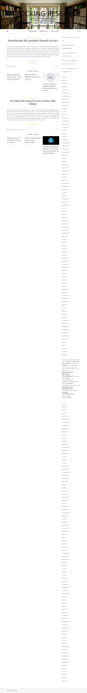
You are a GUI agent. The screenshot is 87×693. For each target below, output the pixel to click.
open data (66, 374)
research (71, 385)
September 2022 (66, 152)
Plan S (63, 378)
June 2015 (64, 345)
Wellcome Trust (67, 397)
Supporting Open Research (33, 38)
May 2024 (64, 111)
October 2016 (65, 298)
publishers (65, 381)
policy (68, 378)
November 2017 (66, 261)
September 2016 (66, 301)
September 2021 (66, 171)
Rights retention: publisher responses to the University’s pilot (33, 140)
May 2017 (64, 280)
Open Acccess (55, 31)
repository (69, 383)
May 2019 (64, 211)
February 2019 (65, 220)
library (73, 368)
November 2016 (66, 295)
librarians (64, 368)
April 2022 (64, 161)
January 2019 (65, 223)
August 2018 (65, 236)
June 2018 (64, 242)
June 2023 (64, 130)
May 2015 (64, 348)
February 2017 (65, 289)
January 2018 (65, 255)
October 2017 (65, 264)
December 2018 (66, 227)
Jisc (72, 367)
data (78, 361)
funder (77, 363)
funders (64, 365)
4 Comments (56, 129)
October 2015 (65, 332)
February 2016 (65, 320)
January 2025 (65, 90)
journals (75, 367)
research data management (67, 387)
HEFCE (69, 365)
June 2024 (64, 108)
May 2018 (64, 245)
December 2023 (66, 121)
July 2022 (64, 158)
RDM (63, 383)
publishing (71, 381)
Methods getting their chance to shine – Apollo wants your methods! (14, 77)
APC (63, 359)
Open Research (32, 31)
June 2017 (64, 276)
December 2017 (66, 258)
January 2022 (65, 164)
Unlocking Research (43, 13)
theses (63, 396)
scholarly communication (68, 393)
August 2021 (65, 174)
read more (33, 61)
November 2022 (66, 146)
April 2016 (64, 314)
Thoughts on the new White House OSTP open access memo (14, 140)
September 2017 (66, 267)
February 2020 (65, 199)
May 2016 (64, 311)
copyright (73, 361)
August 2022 (65, 155)
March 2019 (64, 217)
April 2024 (64, 114)
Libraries (68, 368)
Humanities (74, 365)
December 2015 (66, 326)
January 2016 (65, 323)
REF (65, 383)
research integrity (65, 390)
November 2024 (66, 96)
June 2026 (64, 77)
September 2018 (66, 233)
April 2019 (64, 214)
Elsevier (74, 363)
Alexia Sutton (12, 66)
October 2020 (65, 183)
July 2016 (64, 308)
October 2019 (65, 202)
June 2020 (64, 192)
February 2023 (65, 139)
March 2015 (64, 354)
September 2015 (66, 336)
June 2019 (64, 208)
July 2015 (64, 342)
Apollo (65, 359)
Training (67, 396)
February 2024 (65, 118)
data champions (67, 363)
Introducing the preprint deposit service (33, 40)
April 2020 (64, 195)
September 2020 (66, 186)
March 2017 (64, 286)
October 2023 (65, 127)
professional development (67, 380)
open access (67, 372)
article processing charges (73, 359)
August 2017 (65, 270)
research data (43, 31)
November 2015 (66, 329)
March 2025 (64, 86)
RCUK (76, 381)
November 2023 (66, 124)
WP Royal (15, 690)
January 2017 (65, 292)
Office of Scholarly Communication (17, 129)
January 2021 (65, 180)
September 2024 (66, 102)
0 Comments (56, 66)
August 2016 (65, 304)
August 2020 (65, 189)
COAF (63, 361)
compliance (68, 361)
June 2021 (64, 177)
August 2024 (65, 105)
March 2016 (64, 317)
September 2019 (66, 205)
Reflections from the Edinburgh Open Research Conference (32, 77)
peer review (76, 376)
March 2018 (64, 251)
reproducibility (65, 385)
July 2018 (64, 239)
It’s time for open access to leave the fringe (33, 102)
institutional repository (66, 366)
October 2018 (65, 230)
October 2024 (65, 99)
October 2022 (65, 149)
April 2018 (64, 248)
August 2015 (65, 339)
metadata (77, 368)
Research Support (73, 390)
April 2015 (64, 351)
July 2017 (64, 273)
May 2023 (64, 133)
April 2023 (64, 136)
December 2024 (66, 93)
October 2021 (65, 167)
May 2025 (64, 80)
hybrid (78, 365)
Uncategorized (33, 98)
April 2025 (64, 83)
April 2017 (64, 283)
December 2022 (66, 142)
